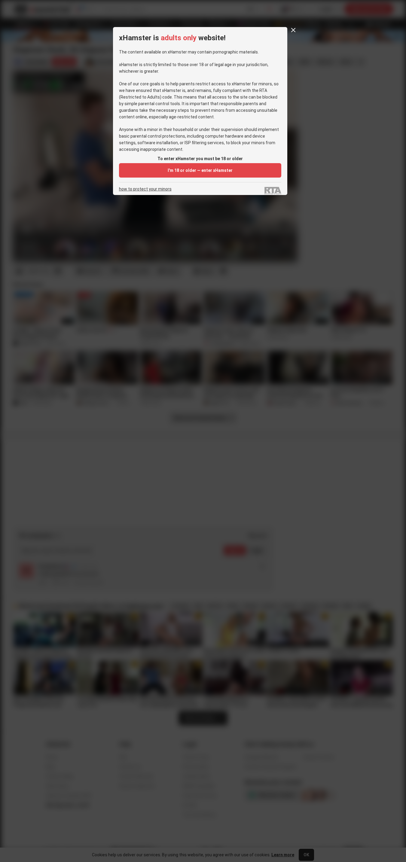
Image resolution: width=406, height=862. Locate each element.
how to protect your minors (145, 189)
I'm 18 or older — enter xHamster (200, 170)
